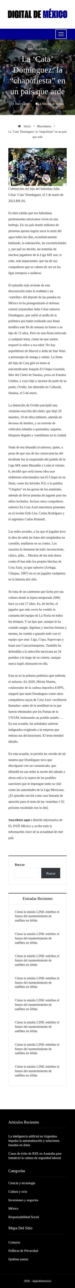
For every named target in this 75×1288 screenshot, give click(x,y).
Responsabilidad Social (23, 1217)
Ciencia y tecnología (21, 1183)
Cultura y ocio (17, 1191)
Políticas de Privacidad (23, 1250)
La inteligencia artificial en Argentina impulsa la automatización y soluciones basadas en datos (33, 1141)
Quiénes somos (18, 1259)
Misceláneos (37, 49)
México (13, 1208)
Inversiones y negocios (23, 1200)
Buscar (20, 864)
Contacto (14, 1242)
